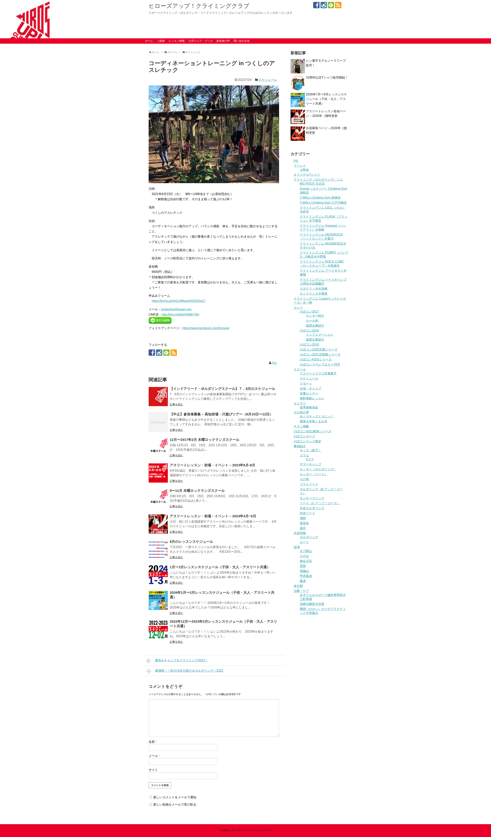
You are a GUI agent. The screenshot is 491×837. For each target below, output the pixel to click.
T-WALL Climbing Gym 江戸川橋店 (323, 202)
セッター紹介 (315, 315)
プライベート (309, 484)
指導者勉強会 (309, 407)
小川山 (304, 556)
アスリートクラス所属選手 (318, 373)
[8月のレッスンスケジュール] (158, 549)
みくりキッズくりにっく (317, 416)
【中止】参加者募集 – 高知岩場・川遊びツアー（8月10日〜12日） (221, 414)
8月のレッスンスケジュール (191, 542)
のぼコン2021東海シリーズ (312, 431)
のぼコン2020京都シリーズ (318, 349)
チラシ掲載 (301, 426)
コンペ (298, 307)
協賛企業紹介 (315, 325)
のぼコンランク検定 (307, 441)
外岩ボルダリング (312, 508)
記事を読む (176, 404)
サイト (153, 769)
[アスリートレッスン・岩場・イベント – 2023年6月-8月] (158, 473)
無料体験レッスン (312, 398)
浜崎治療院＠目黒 (312, 604)
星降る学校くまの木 (313, 421)
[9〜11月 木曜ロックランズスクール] (158, 498)
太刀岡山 (306, 551)
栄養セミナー (309, 393)
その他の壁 (301, 412)
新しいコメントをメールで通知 (174, 797)
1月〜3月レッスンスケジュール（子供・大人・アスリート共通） (220, 567)
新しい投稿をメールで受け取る (174, 804)
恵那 (303, 566)
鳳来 (303, 581)
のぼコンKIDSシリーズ (316, 359)
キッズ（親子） (310, 450)
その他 (304, 479)
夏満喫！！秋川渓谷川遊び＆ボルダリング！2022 (189, 670)
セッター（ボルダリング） (318, 469)
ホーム (149, 40)
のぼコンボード (304, 436)
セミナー (300, 403)
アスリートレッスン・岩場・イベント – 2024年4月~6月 (213, 516)
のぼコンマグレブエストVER (320, 364)
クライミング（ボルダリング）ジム (318, 179)
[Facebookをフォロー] (316, 5)
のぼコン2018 (309, 330)
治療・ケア (301, 591)
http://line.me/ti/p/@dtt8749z (180, 314)
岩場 (297, 547)
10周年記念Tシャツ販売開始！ (327, 77)
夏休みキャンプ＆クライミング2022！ (181, 660)
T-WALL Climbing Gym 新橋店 (320, 197)
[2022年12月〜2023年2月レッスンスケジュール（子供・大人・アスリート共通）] (158, 629)
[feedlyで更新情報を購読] (331, 5)
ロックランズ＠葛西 (313, 293)
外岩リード (307, 513)
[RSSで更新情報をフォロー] (338, 5)
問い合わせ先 (242, 40)
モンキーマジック (312, 498)
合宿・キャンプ (310, 388)
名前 (153, 741)
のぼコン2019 (309, 344)
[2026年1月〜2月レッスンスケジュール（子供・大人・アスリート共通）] (158, 600)
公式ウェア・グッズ (201, 40)
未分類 (298, 586)
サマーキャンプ (310, 464)
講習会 (304, 523)
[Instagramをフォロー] (323, 5)
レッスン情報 (177, 40)
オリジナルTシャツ (307, 174)
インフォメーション (320, 334)
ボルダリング (309, 537)
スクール (300, 369)
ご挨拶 (161, 40)
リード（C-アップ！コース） (320, 503)
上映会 (304, 169)
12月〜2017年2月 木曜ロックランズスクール (204, 440)
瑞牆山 (304, 571)
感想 (303, 518)
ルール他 (312, 320)
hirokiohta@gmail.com (176, 309)
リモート (306, 383)
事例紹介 (300, 446)
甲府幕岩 (306, 576)
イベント (300, 165)
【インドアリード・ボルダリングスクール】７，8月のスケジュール (222, 389)
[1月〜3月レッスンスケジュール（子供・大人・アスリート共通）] (158, 575)
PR (296, 161)
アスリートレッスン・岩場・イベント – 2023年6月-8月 (212, 465)
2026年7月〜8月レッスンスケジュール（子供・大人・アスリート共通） (326, 99)
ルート (304, 542)
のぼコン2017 (309, 311)
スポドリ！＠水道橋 (313, 288)
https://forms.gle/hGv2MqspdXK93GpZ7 (179, 301)
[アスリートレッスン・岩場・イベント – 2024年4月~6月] (158, 524)
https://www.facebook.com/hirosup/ (205, 328)
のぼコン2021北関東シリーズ (320, 354)
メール (154, 755)
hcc (274, 362)
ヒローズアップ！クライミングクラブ (199, 6)
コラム (304, 455)
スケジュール (268, 79)
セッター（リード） (313, 474)
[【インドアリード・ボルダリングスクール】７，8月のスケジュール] (158, 396)
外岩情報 (300, 533)
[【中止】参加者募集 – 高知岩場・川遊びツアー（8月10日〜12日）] (158, 422)
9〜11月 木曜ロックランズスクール (197, 491)
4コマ (310, 459)
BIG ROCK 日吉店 (312, 183)
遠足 (303, 528)
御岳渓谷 (306, 561)
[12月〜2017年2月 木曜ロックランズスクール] (158, 447)
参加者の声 (223, 40)
